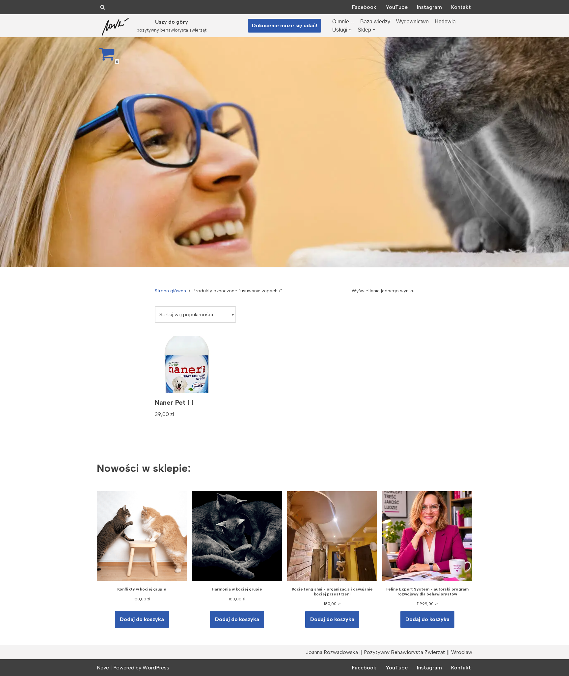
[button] (350, 29)
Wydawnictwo (412, 21)
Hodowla (445, 21)
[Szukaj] (102, 7)
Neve (103, 667)
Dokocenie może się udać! (284, 25)
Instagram (429, 7)
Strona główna (170, 291)
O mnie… (343, 21)
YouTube (397, 7)
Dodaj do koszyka (142, 619)
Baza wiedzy (375, 21)
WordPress (156, 667)
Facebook (364, 7)
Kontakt (461, 7)
